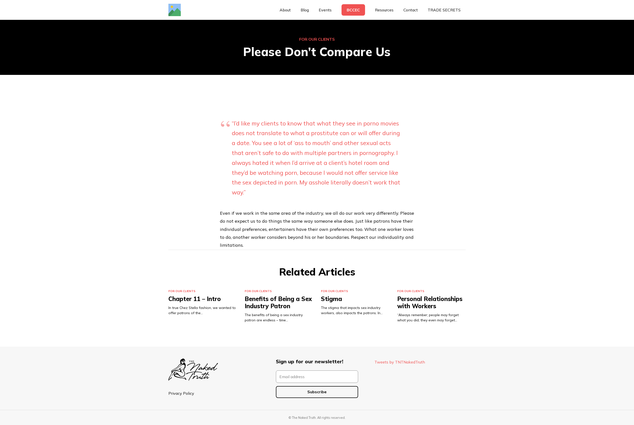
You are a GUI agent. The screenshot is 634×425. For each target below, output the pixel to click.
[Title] (174, 10)
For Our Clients (317, 39)
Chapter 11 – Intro (194, 299)
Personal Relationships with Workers (429, 302)
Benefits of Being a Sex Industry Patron (278, 302)
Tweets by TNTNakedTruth (399, 362)
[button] (396, 10)
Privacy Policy (181, 393)
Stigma (331, 299)
